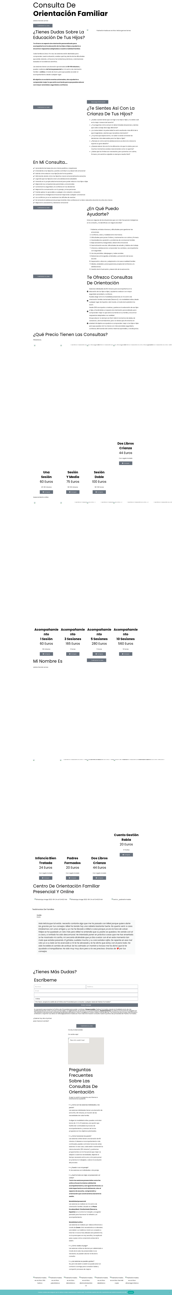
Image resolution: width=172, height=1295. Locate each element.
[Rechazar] (170, 1292)
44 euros (125, 448)
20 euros (72, 863)
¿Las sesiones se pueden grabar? (82, 1261)
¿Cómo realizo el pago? (79, 1246)
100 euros (99, 477)
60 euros (46, 477)
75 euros (72, 477)
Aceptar (131, 1292)
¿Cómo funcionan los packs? (81, 1136)
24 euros (45, 863)
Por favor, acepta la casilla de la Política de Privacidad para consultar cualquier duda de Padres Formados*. (73, 1002)
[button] (35, 899)
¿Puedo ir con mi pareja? (79, 1167)
